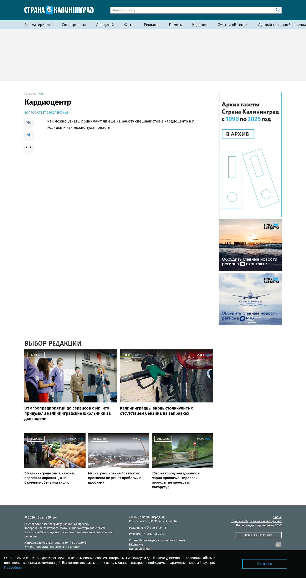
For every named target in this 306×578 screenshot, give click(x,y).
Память (175, 24)
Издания (199, 24)
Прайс (277, 517)
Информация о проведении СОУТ (259, 525)
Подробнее (13, 567)
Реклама (151, 24)
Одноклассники (139, 549)
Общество (36, 355)
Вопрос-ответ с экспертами (46, 112)
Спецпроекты (74, 24)
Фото (129, 24)
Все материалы (37, 24)
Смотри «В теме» (233, 24)
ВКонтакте (136, 544)
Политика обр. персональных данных (256, 521)
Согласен (264, 564)
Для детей (105, 24)
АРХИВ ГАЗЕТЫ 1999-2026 (258, 535)
